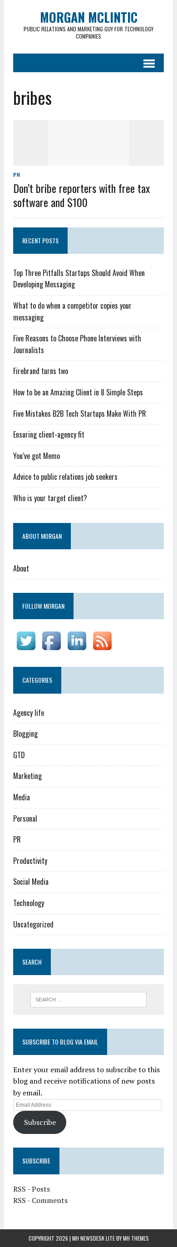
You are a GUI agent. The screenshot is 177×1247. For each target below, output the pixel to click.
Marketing (27, 775)
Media (21, 797)
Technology (28, 902)
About (21, 568)
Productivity (30, 860)
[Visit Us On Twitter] (26, 647)
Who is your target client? (50, 498)
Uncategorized (33, 924)
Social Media (31, 881)
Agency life (28, 712)
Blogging (25, 733)
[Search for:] (88, 999)
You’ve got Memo (36, 455)
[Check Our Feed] (102, 647)
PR (16, 174)
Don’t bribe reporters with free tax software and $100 (81, 195)
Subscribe (40, 1122)
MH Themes (136, 1238)
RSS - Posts (31, 1189)
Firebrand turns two (40, 370)
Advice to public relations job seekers (65, 476)
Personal (25, 818)
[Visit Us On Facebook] (51, 647)
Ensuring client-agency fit (48, 434)
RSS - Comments (40, 1200)
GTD (19, 754)
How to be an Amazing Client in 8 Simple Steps (78, 392)
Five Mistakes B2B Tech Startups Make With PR (79, 413)
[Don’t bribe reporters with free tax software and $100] (88, 159)
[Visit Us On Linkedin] (76, 647)
